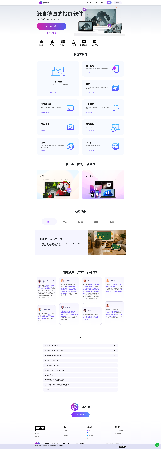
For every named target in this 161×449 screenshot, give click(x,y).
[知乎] (72, 444)
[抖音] (68, 444)
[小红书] (82, 444)
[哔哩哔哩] (76, 444)
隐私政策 (37, 436)
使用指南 (66, 433)
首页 (87, 2)
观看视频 (50, 33)
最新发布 (66, 435)
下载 (109, 2)
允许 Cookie (122, 446)
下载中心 (66, 430)
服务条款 (37, 433)
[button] (80, 345)
